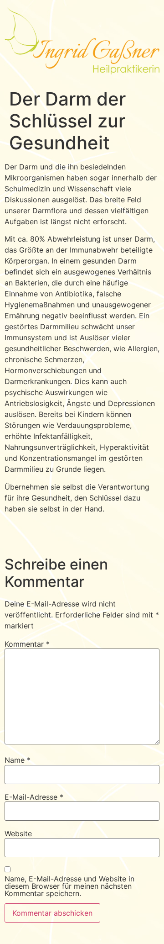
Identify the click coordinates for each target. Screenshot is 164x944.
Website (18, 833)
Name (18, 760)
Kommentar (27, 644)
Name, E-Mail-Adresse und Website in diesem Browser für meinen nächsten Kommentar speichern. (69, 886)
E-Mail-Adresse (34, 797)
